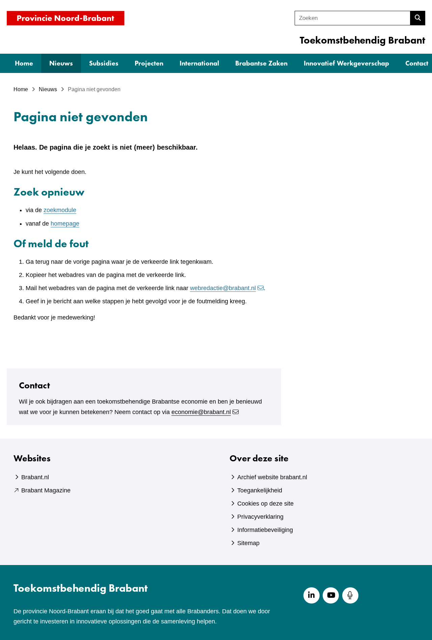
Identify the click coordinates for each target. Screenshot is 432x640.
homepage (65, 223)
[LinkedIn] (311, 595)
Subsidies (103, 63)
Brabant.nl (35, 477)
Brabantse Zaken (261, 63)
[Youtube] (331, 595)
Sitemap (248, 543)
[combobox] (352, 18)
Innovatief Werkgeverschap (346, 63)
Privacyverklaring (260, 516)
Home (24, 63)
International (199, 63)
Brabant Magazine (46, 490)
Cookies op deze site (265, 503)
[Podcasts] (350, 595)
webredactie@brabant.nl (223, 288)
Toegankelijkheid (259, 490)
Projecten (149, 63)
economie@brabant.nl (201, 412)
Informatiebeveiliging (265, 530)
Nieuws (61, 63)
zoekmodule (60, 210)
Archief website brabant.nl (272, 477)
